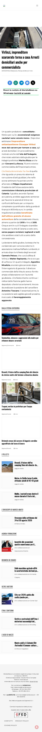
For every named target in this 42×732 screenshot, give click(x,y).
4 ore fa (9, 379)
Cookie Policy (10, 725)
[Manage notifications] (37, 727)
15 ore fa (9, 414)
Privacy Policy (22, 721)
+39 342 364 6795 (24, 689)
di (15, 524)
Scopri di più (34, 681)
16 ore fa (9, 448)
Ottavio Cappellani (22, 649)
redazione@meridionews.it (22, 687)
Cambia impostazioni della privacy (21, 706)
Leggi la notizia (19, 468)
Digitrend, (4, 345)
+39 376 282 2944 (24, 691)
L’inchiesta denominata (15, 171)
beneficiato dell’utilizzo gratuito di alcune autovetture (17, 216)
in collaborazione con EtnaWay (26, 624)
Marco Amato (20, 524)
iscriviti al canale (22, 93)
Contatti (8, 721)
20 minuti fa (10, 345)
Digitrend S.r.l (28, 700)
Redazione (14, 71)
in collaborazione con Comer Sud (26, 600)
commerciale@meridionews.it (25, 695)
